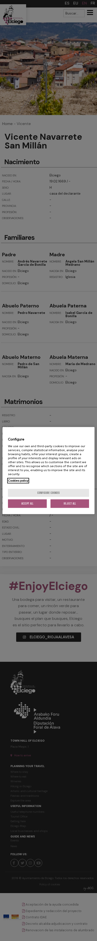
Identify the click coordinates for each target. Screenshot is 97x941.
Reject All (70, 503)
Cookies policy (18, 481)
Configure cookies (48, 493)
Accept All (27, 503)
